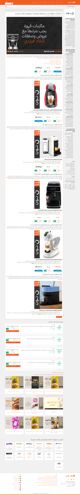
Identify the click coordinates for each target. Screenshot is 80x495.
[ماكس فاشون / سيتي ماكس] (9, 443)
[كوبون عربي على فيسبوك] (69, 479)
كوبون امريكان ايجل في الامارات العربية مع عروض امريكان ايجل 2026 (46, 482)
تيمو (49, 446)
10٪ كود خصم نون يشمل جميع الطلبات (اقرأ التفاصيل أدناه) (41, 362)
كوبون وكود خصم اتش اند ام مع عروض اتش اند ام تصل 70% (47, 480)
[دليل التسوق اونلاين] (54, 403)
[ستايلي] (59, 463)
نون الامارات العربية (57, 372)
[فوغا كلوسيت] (19, 453)
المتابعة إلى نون (13, 342)
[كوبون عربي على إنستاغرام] (74, 479)
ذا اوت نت (58, 456)
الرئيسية (61, 2)
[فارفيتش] (39, 117)
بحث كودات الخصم (71, 6)
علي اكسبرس (39, 446)
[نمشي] (39, 67)
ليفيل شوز (39, 456)
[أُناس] (57, 117)
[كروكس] (19, 443)
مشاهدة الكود (57, 71)
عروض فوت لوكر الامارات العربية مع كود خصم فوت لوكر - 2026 (47, 485)
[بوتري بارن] (57, 166)
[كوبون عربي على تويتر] (71, 479)
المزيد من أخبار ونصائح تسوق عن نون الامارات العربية (48, 374)
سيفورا (49, 456)
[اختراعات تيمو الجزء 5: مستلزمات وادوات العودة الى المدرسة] (14, 403)
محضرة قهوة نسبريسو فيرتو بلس (54, 61)
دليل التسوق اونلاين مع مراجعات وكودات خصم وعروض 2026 (47, 477)
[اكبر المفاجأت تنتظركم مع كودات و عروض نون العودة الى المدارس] (34, 382)
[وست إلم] (57, 217)
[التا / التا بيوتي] (29, 453)
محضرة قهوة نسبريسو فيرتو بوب (55, 64)
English (6, 1)
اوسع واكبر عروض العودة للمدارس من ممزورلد (14, 431)
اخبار (40, 2)
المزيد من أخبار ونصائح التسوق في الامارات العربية (49, 396)
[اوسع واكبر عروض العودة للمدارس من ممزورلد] (14, 422)
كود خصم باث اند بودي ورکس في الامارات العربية (49, 481)
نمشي (29, 446)
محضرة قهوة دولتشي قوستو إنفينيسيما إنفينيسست (51, 63)
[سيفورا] (49, 453)
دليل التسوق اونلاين (54, 412)
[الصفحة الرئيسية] (71, 2)
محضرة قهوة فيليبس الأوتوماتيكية (54, 62)
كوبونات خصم (44, 2)
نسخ (45, 71)
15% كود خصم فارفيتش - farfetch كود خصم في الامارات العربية (47, 478)
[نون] (48, 67)
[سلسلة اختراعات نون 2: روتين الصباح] (14, 382)
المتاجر (57, 2)
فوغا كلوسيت (19, 456)
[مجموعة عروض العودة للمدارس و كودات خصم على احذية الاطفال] (34, 403)
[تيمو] (49, 443)
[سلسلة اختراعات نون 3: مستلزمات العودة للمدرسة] (54, 382)
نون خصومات (71, 167)
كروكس (19, 446)
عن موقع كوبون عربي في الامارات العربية (51, 476)
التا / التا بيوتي (29, 456)
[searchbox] (37, 6)
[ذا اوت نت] (59, 453)
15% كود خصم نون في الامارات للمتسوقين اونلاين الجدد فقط (41, 338)
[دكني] (9, 453)
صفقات (49, 2)
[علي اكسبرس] (57, 67)
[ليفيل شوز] (39, 453)
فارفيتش (58, 446)
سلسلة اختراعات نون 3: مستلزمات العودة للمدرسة (54, 391)
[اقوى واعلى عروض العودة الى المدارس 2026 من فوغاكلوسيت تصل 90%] (54, 422)
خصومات (53, 2)
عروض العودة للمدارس (34, 2)
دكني (9, 456)
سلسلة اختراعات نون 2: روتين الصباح (14, 391)
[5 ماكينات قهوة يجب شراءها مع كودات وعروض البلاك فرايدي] (34, 35)
